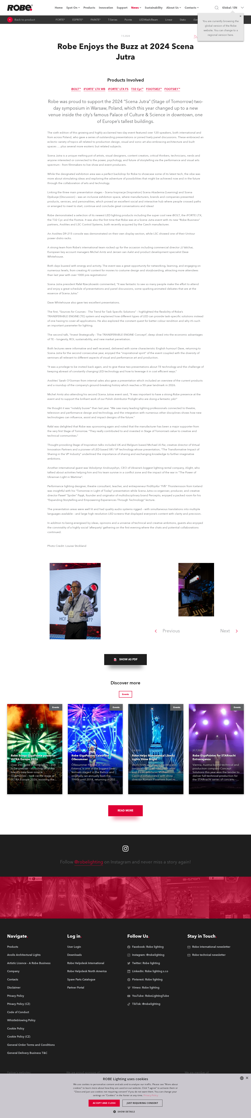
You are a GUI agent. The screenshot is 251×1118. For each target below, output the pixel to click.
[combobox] (242, 1078)
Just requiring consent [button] (142, 1103)
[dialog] (125, 1096)
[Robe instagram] (125, 848)
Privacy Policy (151, 1095)
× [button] (246, 1078)
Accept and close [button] (104, 1103)
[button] (125, 1111)
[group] (125, 659)
